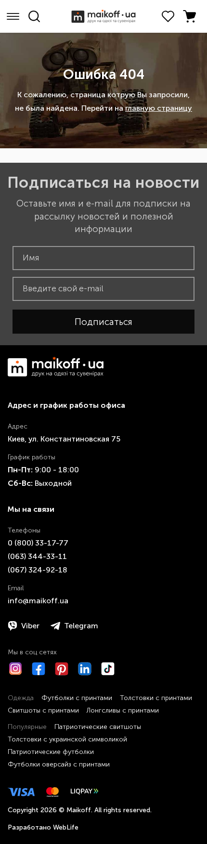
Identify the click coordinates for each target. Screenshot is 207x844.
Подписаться (103, 321)
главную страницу (158, 108)
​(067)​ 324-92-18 (37, 569)
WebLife (65, 827)
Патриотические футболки (51, 752)
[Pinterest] (61, 668)
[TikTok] (108, 668)
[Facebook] (38, 668)
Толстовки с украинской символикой (67, 739)
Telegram (81, 625)
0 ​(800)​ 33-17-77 (38, 542)
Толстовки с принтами (156, 698)
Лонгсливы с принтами (123, 710)
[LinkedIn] (84, 668)
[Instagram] (15, 668)
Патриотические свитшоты (97, 727)
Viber (30, 625)
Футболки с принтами (76, 698)
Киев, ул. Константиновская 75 (64, 438)
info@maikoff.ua (38, 600)
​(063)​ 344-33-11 (37, 556)
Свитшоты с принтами (43, 710)
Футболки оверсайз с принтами (59, 764)
